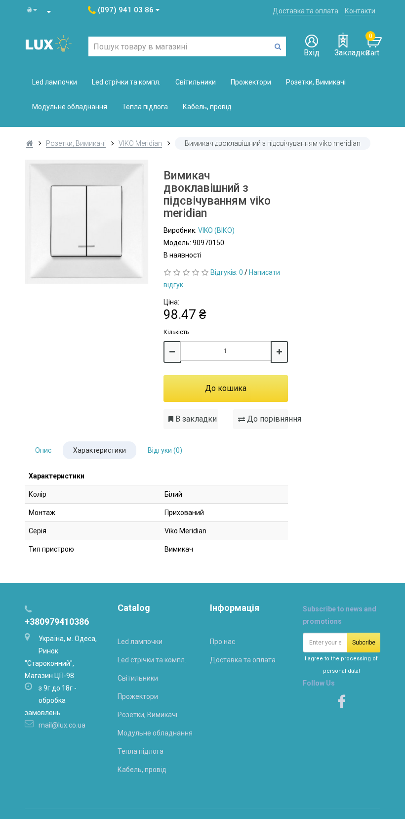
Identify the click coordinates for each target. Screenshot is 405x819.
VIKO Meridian (140, 143)
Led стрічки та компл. (126, 82)
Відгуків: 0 (226, 272)
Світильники (195, 82)
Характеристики (99, 450)
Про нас (222, 642)
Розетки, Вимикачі (316, 82)
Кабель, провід (207, 107)
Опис (43, 450)
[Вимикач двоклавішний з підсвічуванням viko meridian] (87, 222)
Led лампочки (54, 82)
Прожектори (251, 82)
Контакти (360, 11)
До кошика (225, 388)
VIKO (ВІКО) (216, 230)
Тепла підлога (145, 107)
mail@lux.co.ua (62, 725)
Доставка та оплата (305, 11)
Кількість (176, 332)
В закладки (195, 419)
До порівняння (266, 419)
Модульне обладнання (69, 107)
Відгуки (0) (165, 450)
